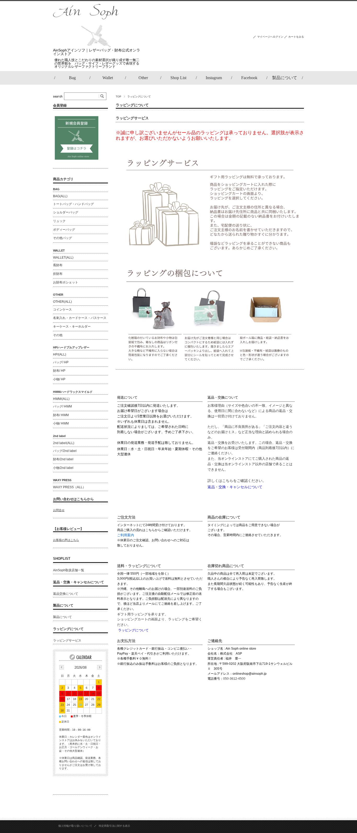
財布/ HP (59, 370)
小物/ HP (59, 379)
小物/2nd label (63, 468)
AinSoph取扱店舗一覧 (68, 570)
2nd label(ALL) (63, 443)
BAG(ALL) (60, 196)
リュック (59, 221)
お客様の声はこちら (66, 539)
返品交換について (65, 594)
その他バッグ (62, 238)
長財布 (57, 265)
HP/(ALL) (59, 354)
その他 (57, 335)
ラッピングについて (68, 629)
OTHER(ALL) (62, 302)
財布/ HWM (61, 415)
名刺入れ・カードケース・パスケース (79, 318)
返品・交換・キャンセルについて (78, 582)
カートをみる (296, 36)
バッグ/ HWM (62, 406)
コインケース (62, 309)
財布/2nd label (63, 459)
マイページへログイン (270, 36)
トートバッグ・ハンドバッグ (73, 204)
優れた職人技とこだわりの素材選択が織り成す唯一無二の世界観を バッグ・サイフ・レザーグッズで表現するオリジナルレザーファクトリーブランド (96, 63)
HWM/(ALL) (61, 399)
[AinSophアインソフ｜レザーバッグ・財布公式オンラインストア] (85, 45)
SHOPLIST (61, 559)
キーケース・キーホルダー (72, 326)
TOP (118, 96)
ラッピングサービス (132, 118)
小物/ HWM (61, 423)
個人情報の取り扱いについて (75, 825)
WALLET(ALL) (63, 257)
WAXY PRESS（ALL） (69, 487)
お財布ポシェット (65, 282)
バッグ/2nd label (65, 451)
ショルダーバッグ (65, 212)
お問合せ (59, 510)
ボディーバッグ (64, 229)
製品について (63, 605)
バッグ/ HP (60, 362)
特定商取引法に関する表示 (114, 825)
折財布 (57, 274)
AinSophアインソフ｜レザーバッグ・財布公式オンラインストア (96, 52)
